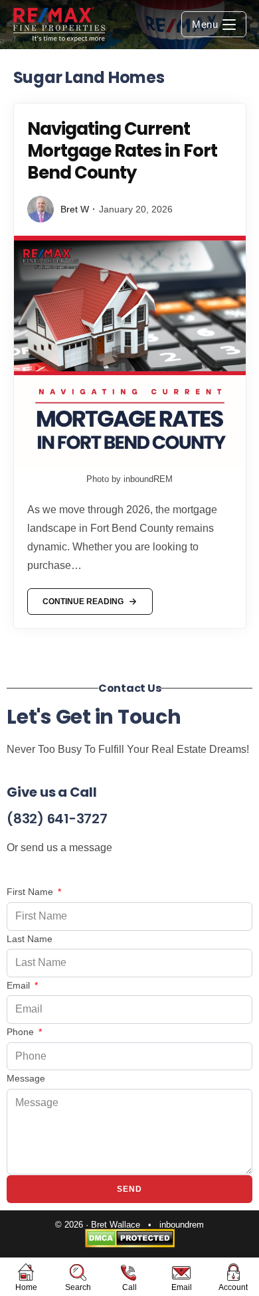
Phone (22, 1031)
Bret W (74, 209)
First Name (31, 891)
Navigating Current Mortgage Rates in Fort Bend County (122, 151)
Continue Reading (83, 597)
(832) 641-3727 (57, 818)
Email (20, 985)
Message (26, 1078)
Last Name (29, 938)
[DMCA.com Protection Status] (130, 1238)
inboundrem (181, 1225)
